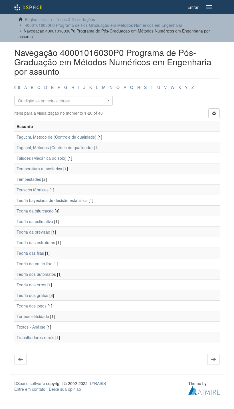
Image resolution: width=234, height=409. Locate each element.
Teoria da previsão (33, 232)
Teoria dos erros (31, 284)
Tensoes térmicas (33, 190)
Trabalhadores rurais (35, 337)
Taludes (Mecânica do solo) (41, 158)
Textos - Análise (31, 327)
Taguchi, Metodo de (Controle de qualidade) (56, 137)
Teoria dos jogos (32, 306)
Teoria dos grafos (32, 295)
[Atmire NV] (204, 390)
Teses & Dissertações (75, 19)
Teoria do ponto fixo (35, 263)
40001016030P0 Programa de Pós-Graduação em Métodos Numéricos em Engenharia (103, 25)
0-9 (17, 87)
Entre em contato (29, 389)
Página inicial (37, 19)
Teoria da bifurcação (35, 211)
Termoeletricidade (33, 316)
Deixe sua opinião (65, 389)
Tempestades (29, 179)
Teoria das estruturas (36, 242)
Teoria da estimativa (35, 221)
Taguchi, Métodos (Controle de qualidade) (55, 147)
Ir (107, 101)
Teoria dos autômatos (36, 274)
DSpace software (29, 383)
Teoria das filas (30, 253)
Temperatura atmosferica (39, 168)
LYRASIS (98, 383)
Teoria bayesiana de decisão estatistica (52, 200)
